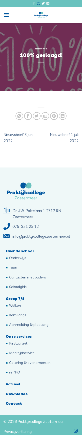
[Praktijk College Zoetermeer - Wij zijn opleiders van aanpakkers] (41, 15)
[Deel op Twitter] (37, 116)
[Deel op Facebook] (28, 116)
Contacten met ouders (27, 277)
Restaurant (17, 343)
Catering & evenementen (29, 362)
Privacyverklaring (17, 431)
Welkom (15, 305)
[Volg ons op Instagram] (38, 3)
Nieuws (41, 48)
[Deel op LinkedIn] (63, 116)
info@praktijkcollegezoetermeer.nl (41, 236)
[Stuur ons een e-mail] (47, 3)
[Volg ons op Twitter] (43, 3)
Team (13, 267)
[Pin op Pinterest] (54, 116)
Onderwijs (17, 257)
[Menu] (6, 15)
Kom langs (17, 315)
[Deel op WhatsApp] (19, 116)
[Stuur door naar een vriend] (45, 116)
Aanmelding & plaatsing (28, 324)
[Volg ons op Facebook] (34, 3)
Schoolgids (17, 286)
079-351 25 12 (26, 226)
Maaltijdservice (21, 352)
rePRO (14, 372)
